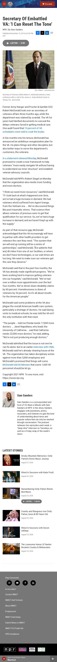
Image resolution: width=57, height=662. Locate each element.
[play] (4, 658)
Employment (10, 611)
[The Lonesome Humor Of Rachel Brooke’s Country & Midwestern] (11, 548)
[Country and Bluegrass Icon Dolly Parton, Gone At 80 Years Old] (11, 515)
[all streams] (53, 658)
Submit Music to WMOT (15, 623)
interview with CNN (43, 347)
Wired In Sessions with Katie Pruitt (37, 472)
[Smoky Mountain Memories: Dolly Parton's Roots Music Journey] (11, 460)
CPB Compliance (12, 634)
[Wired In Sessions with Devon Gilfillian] (11, 532)
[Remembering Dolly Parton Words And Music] (11, 493)
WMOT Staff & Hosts (14, 600)
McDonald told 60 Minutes (16, 364)
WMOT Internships (13, 617)
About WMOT (11, 606)
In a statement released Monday (19, 158)
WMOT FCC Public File (14, 628)
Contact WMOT (11, 595)
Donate (48, 4)
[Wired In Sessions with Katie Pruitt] (11, 476)
